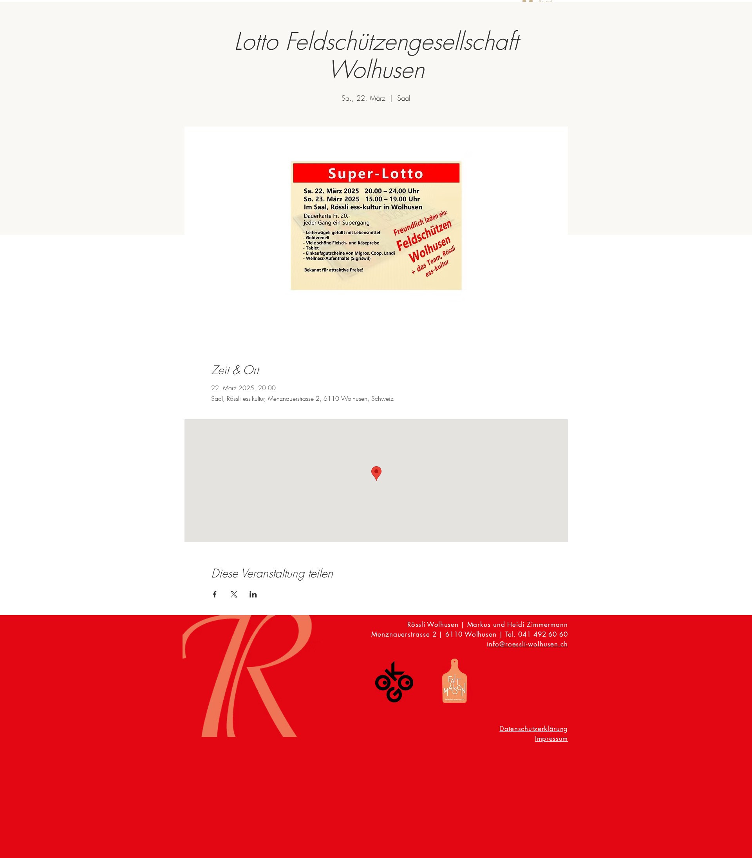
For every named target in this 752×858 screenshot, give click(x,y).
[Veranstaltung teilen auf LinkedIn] (253, 594)
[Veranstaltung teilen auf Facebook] (215, 594)
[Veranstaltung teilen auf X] (234, 594)
